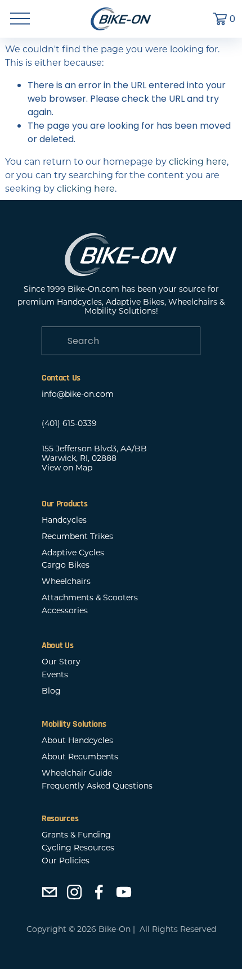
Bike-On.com (93, 289)
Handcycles (64, 520)
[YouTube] (124, 892)
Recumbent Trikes (77, 536)
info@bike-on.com (78, 394)
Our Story (61, 662)
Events (55, 675)
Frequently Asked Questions (97, 786)
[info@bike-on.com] (49, 892)
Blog (51, 691)
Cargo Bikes (65, 565)
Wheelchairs (66, 581)
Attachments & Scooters (90, 598)
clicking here (198, 161)
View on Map (67, 468)
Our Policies (65, 861)
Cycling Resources (78, 848)
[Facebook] (99, 892)
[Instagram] (74, 892)
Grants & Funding (76, 835)
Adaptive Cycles (73, 553)
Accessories (65, 610)
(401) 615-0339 (69, 423)
